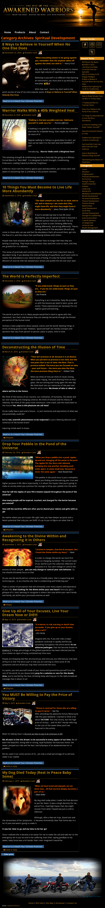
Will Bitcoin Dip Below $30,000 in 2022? (90, 63)
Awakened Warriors (13, 906)
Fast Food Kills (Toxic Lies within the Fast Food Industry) (91, 146)
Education (85, 172)
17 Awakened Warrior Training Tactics (90, 104)
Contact (44, 32)
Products (20, 32)
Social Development (89, 208)
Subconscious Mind (89, 218)
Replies (9, 437)
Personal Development (90, 198)
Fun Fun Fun (86, 179)
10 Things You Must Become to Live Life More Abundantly (37, 189)
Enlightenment (87, 174)
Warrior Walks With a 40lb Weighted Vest (38, 110)
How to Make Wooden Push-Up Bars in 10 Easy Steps (92, 97)
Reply (8, 604)
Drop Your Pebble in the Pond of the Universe (34, 445)
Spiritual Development (90, 213)
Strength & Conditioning (91, 215)
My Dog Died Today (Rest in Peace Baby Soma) (36, 774)
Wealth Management (90, 228)
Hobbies (85, 186)
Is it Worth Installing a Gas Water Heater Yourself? (92, 126)
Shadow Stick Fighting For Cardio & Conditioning (92, 87)
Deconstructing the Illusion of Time (33, 347)
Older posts (8, 854)
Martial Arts (86, 191)
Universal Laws (87, 225)
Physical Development (90, 201)
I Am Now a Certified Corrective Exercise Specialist (89, 69)
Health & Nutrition (89, 184)
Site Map (50, 903)
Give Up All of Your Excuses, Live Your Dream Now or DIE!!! (35, 613)
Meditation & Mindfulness (92, 194)
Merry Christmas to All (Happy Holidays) (90, 75)
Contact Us (72, 903)
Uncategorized (87, 223)
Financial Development (90, 176)
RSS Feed (40, 903)
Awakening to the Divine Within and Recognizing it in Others (34, 538)
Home (7, 32)
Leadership (86, 189)
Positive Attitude (88, 203)
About (32, 32)
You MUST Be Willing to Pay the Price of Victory (37, 696)
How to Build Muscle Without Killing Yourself (91, 154)
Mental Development (90, 196)
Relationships (87, 206)
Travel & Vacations (89, 220)
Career (84, 169)
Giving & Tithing (88, 181)
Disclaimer (60, 903)
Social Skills (86, 211)
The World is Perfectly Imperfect (31, 276)
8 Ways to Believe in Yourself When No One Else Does (36, 46)
